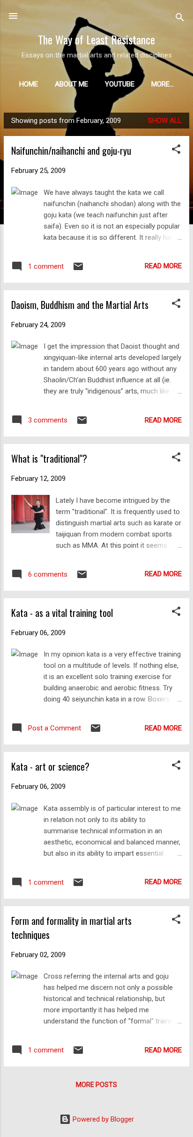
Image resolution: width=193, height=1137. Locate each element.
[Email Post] (78, 269)
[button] (176, 150)
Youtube (119, 84)
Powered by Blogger (102, 1119)
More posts (96, 1084)
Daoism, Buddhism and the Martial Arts (79, 305)
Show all (165, 120)
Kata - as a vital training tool (62, 613)
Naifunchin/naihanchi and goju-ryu (71, 150)
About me (71, 84)
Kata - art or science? (50, 766)
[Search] (180, 19)
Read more (163, 266)
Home (28, 84)
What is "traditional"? (49, 458)
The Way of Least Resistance (96, 39)
